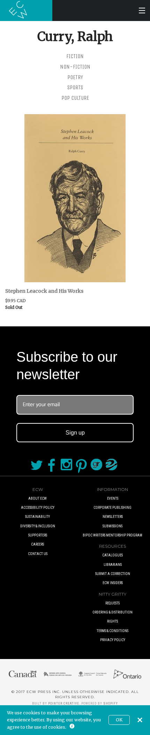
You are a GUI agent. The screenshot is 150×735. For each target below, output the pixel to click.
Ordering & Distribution (112, 612)
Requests (112, 603)
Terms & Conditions (112, 631)
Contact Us (37, 554)
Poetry (75, 77)
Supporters (37, 535)
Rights (112, 621)
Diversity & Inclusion (37, 526)
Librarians (113, 565)
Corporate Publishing (112, 507)
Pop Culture (75, 98)
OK (119, 719)
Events (112, 498)
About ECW (37, 498)
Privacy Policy (112, 640)
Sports (75, 87)
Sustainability (37, 517)
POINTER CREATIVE (63, 703)
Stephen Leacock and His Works (44, 291)
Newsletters (113, 517)
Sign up (75, 433)
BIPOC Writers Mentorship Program (112, 535)
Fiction (75, 56)
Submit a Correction (112, 574)
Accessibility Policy (37, 507)
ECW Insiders (113, 583)
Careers (37, 544)
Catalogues (112, 555)
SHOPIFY (110, 703)
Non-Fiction (75, 66)
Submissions (112, 526)
